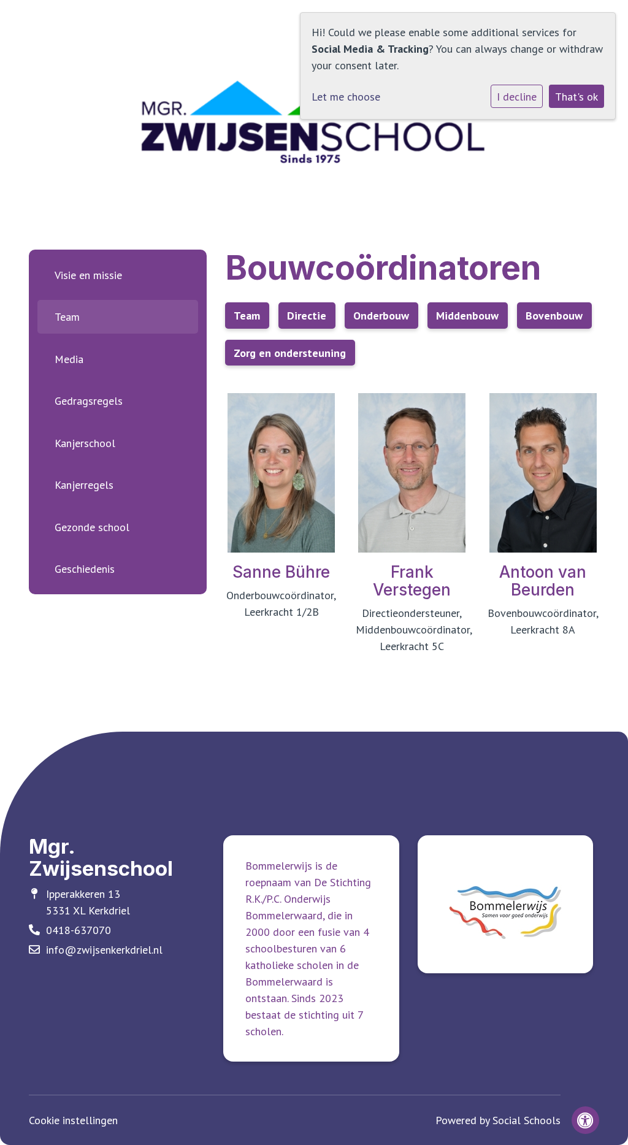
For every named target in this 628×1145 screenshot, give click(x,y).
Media (69, 359)
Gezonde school (92, 527)
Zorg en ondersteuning (290, 353)
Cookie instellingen (73, 1120)
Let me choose (346, 97)
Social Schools (526, 1120)
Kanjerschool (85, 443)
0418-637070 (78, 930)
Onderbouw (381, 315)
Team (67, 317)
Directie (306, 315)
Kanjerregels (84, 485)
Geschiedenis (85, 569)
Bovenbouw (554, 315)
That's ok (576, 97)
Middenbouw (467, 315)
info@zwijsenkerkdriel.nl (104, 950)
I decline (517, 97)
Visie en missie (88, 275)
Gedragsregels (89, 401)
